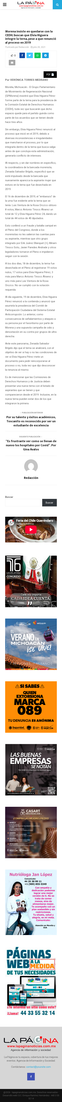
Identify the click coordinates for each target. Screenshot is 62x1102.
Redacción (24, 47)
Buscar (9, 497)
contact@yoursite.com (38, 1066)
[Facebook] (31, 1076)
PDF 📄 (50, 74)
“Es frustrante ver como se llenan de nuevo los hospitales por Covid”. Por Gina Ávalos (31, 445)
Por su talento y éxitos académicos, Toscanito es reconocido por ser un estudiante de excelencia (31, 421)
